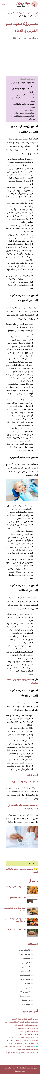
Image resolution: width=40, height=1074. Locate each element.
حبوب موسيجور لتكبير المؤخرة (28, 1034)
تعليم (28, 987)
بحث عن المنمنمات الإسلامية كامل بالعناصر (23, 1037)
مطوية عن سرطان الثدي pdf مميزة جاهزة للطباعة (21, 1040)
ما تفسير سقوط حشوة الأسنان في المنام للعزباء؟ (23, 118)
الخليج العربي (26, 962)
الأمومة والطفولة (24, 950)
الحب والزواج (25, 958)
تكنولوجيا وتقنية (25, 992)
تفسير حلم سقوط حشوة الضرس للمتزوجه (23, 90)
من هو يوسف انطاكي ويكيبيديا (28, 1031)
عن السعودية (26, 1000)
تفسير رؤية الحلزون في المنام (17, 929)
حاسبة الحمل (26, 1004)
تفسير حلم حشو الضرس (25, 95)
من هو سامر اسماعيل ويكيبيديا (28, 1028)
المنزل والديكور (25, 979)
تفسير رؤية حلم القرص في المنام (16, 886)
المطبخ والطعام (25, 975)
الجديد (17, 4)
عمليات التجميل (25, 996)
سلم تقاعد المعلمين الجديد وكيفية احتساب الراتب (21, 1022)
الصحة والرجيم (25, 967)
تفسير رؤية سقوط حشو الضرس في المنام (23, 84)
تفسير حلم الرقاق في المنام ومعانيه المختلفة (15, 909)
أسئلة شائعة (29, 110)
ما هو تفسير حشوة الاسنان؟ (23, 113)
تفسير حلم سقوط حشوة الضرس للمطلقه (23, 99)
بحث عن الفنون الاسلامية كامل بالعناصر (25, 1019)
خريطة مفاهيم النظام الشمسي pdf (26, 1025)
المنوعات (27, 983)
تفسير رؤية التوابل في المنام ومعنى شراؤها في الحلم (15, 920)
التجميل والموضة (24, 954)
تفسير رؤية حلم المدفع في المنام (16, 897)
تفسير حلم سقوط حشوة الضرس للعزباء (23, 106)
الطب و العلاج (25, 971)
